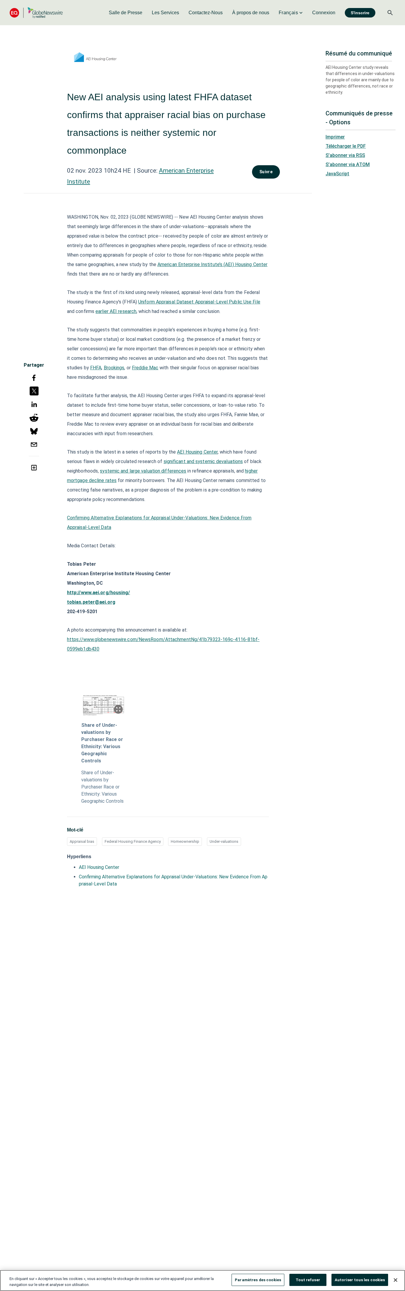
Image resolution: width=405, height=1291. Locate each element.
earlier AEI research (115, 311)
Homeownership (185, 841)
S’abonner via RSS (345, 155)
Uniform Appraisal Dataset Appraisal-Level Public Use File (199, 302)
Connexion (323, 12)
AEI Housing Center (197, 452)
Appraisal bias (82, 841)
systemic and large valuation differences (143, 471)
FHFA (95, 368)
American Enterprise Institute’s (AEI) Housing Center (212, 264)
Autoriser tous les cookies (360, 1280)
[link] (125, 13)
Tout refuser (308, 1280)
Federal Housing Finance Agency (133, 841)
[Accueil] (36, 12)
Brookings (114, 368)
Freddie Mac (145, 368)
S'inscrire (360, 12)
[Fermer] (395, 1280)
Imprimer (335, 137)
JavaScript (337, 174)
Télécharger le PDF (346, 146)
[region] (202, 1280)
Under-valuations (224, 841)
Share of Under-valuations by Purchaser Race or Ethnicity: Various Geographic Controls (102, 743)
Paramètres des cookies (258, 1280)
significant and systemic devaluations (203, 461)
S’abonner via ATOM (348, 164)
